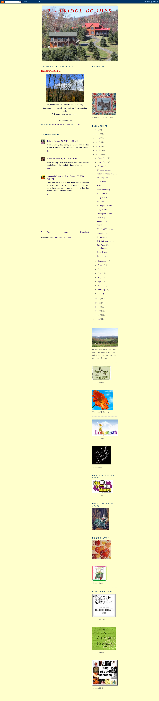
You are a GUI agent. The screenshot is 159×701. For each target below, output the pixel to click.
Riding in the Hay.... (105, 205)
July (100, 269)
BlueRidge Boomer (79, 11)
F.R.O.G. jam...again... (106, 241)
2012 (97, 302)
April (100, 281)
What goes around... (105, 213)
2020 (97, 130)
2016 (97, 146)
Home (65, 232)
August (101, 265)
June (100, 273)
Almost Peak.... (103, 233)
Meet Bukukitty (103, 189)
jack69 (49, 158)
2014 (97, 154)
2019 (97, 134)
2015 (97, 150)
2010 (97, 311)
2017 (97, 142)
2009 (97, 315)
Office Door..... (103, 221)
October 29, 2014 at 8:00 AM (66, 141)
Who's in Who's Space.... (107, 173)
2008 (97, 319)
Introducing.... (103, 237)
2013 (97, 298)
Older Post (84, 232)
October (101, 166)
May (100, 277)
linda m (50, 141)
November (102, 162)
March (101, 285)
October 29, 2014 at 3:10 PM (65, 158)
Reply (49, 151)
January (101, 293)
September (102, 261)
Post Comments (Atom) (61, 237)
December (102, 158)
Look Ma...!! (102, 193)
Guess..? (100, 185)
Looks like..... (102, 256)
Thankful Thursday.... (106, 229)
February (102, 289)
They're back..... (103, 209)
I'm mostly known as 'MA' (58, 176)
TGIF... (100, 225)
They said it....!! (103, 197)
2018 (97, 138)
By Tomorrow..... (104, 169)
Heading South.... (104, 177)
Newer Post (45, 232)
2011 (97, 306)
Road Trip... (102, 252)
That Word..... (102, 181)
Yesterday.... (102, 217)
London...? (101, 201)
